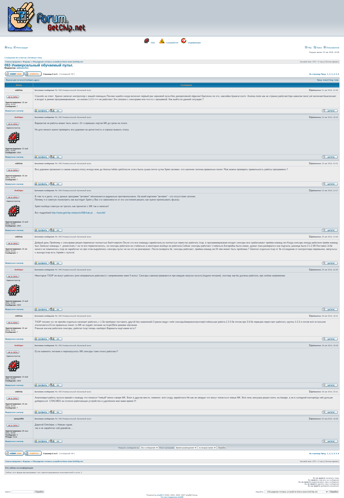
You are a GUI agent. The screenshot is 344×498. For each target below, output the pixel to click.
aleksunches (22, 68)
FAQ (309, 48)
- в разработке (171, 43)
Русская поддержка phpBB (172, 497)
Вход (9, 48)
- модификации (194, 43)
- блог (152, 43)
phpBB (160, 495)
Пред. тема (322, 80)
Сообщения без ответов (15, 58)
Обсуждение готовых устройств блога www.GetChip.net (58, 62)
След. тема (333, 80)
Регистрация (22, 48)
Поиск (319, 48)
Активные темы (35, 58)
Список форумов (13, 62)
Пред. (323, 74)
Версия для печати (14, 80)
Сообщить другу (32, 80)
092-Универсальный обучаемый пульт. (38, 65)
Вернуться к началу (14, 111)
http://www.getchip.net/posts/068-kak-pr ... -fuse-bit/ (78, 212)
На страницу (315, 74)
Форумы (26, 62)
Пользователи (332, 48)
